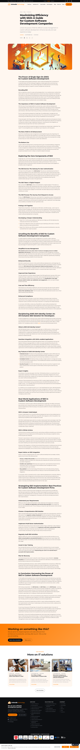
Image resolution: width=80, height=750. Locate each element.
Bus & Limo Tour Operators (50, 711)
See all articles (40, 690)
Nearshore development (35, 716)
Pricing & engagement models (36, 725)
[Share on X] (27, 38)
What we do (28, 640)
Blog (55, 4)
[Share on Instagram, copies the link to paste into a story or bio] (30, 38)
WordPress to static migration (36, 710)
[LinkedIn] (71, 1)
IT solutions (29, 11)
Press (63, 4)
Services (29, 4)
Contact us (69, 4)
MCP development (34, 705)
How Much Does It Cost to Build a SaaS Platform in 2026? (16, 675)
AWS (39, 323)
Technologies (49, 4)
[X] (69, 1)
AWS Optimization (34, 727)
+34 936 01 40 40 (12, 718)
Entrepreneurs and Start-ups (51, 703)
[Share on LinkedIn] (24, 38)
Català (45, 1)
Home (21, 11)
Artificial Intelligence (35, 703)
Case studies (42, 4)
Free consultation (12, 714)
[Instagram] (65, 1)
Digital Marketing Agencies (51, 709)
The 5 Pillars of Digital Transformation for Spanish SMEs (39, 675)
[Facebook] (67, 1)
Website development (35, 708)
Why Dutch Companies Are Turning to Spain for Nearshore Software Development (60, 676)
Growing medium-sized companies (50, 706)
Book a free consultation (15, 640)
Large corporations (49, 708)
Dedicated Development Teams (35, 714)
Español (52, 1)
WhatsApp (11, 721)
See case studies (22, 714)
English (48, 1)
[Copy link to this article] (32, 38)
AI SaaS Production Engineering (34, 722)
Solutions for (35, 4)
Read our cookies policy (12, 748)
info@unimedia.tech (13, 719)
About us (59, 4)
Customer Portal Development (36, 719)
